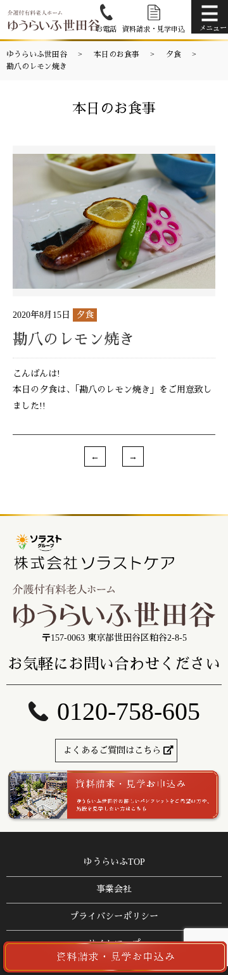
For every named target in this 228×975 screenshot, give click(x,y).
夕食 (173, 54)
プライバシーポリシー (114, 916)
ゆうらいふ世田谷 (36, 54)
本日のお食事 (116, 54)
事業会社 (114, 889)
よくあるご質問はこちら (112, 750)
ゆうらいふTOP (114, 862)
